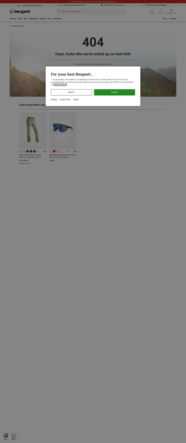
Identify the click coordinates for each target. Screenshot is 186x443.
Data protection (60, 85)
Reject (71, 92)
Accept (114, 92)
